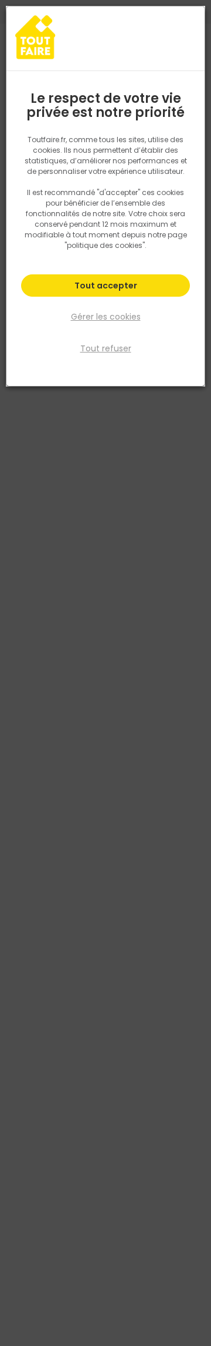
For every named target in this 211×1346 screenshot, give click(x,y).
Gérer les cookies (106, 317)
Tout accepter (105, 285)
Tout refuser (105, 348)
